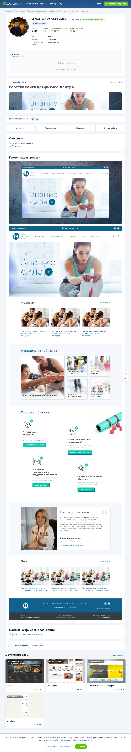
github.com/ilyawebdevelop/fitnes (27, 634)
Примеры (80, 128)
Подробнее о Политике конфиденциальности (71, 740)
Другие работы (110, 128)
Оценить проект (19, 645)
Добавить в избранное (66, 63)
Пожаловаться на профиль (66, 69)
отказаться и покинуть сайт (58, 747)
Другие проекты (17, 655)
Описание (20, 128)
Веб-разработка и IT (17, 82)
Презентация (50, 128)
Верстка (35, 119)
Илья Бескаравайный (49, 19)
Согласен (81, 747)
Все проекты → (119, 655)
